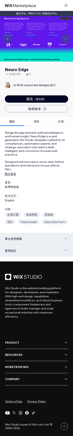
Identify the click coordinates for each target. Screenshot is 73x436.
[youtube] (7, 412)
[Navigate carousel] (7, 39)
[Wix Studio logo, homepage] (24, 277)
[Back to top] (64, 426)
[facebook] (27, 412)
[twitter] (14, 412)
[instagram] (20, 412)
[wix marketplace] (20, 5)
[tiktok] (33, 412)
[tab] (12, 121)
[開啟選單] (66, 5)
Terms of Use (13, 401)
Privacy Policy (36, 401)
